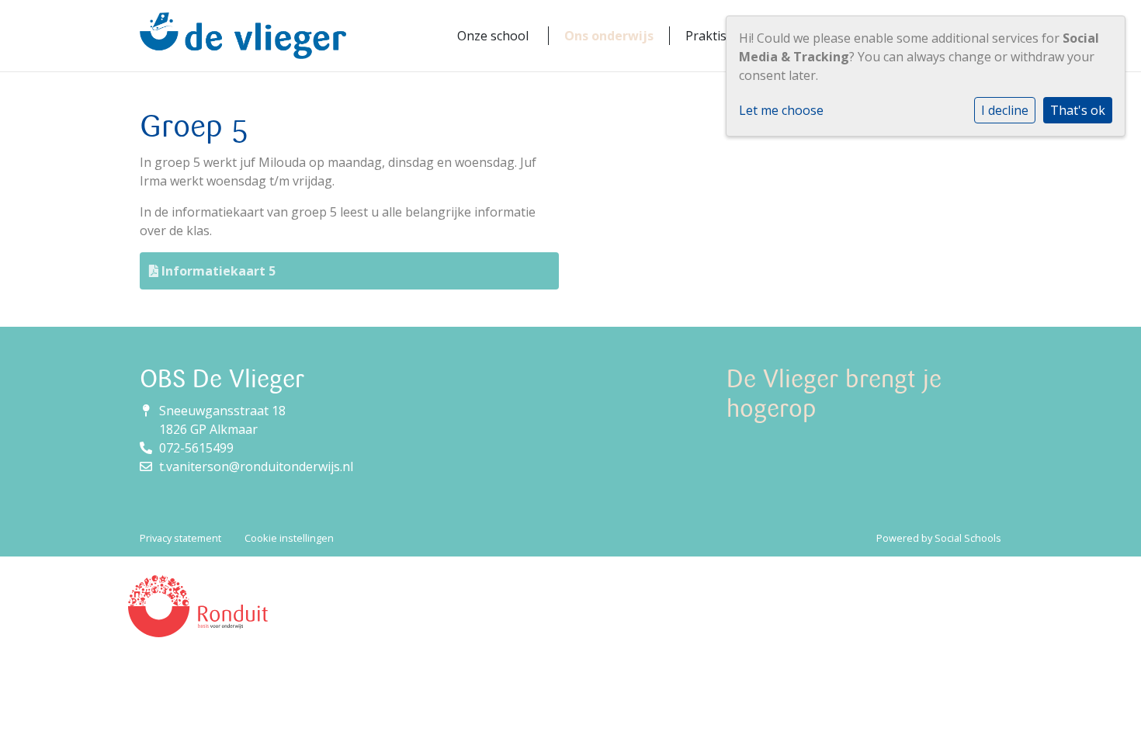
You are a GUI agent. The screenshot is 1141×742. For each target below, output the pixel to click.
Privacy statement (180, 538)
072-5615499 (196, 447)
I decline (1004, 110)
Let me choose (781, 110)
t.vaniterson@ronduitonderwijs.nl (256, 466)
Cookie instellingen (289, 538)
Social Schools (968, 538)
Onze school (493, 35)
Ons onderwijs (609, 35)
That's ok (1077, 110)
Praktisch (712, 35)
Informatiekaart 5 (217, 270)
